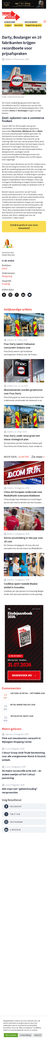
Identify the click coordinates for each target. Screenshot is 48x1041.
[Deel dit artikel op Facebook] (4, 295)
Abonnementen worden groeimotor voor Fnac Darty (23, 391)
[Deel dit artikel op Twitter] (17, 295)
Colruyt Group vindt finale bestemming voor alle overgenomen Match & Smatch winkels (24, 756)
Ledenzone (9, 22)
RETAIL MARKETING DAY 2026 (22, 704)
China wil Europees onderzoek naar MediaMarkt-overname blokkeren (23, 493)
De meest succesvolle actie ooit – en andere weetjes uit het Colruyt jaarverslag (21, 774)
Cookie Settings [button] (25, 1035)
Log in (8, 25)
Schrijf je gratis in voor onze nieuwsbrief (24, 226)
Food (7, 749)
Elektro (8, 59)
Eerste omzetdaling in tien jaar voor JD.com (23, 539)
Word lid (18, 25)
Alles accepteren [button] (10, 1035)
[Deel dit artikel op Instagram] (10, 295)
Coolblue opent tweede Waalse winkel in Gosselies (21, 585)
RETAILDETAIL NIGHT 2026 (22, 716)
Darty (4, 268)
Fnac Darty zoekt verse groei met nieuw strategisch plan (22, 437)
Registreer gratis (33, 25)
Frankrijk (6, 283)
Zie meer (37, 457)
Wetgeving (7, 276)
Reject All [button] (38, 1035)
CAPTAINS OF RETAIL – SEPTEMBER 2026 (27, 693)
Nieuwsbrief (31, 22)
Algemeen (8, 734)
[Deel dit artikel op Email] (30, 295)
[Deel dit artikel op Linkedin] (23, 295)
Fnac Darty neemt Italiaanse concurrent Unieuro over (19, 345)
